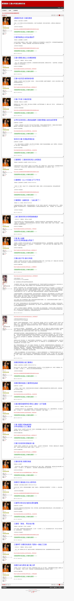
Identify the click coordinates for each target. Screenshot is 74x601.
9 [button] (60, 15)
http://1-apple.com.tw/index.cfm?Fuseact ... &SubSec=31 (25, 87)
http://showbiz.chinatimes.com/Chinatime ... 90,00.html (25, 553)
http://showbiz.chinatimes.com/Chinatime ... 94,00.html (25, 412)
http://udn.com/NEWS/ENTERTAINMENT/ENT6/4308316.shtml (26, 534)
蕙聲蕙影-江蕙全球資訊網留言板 (13, 3)
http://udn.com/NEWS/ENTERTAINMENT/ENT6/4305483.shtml (26, 110)
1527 (5, 29)
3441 (5, 287)
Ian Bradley (35, 589)
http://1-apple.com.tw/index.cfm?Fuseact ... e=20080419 (25, 266)
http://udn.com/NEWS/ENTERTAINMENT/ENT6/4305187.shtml (26, 29)
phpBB (30, 590)
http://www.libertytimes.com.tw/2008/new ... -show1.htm (25, 131)
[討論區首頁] (2, 1)
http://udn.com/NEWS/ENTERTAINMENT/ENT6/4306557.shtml (26, 171)
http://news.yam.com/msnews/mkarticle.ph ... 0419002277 (26, 316)
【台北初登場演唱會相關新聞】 (11, 13)
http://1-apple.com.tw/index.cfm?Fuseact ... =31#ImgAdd (25, 573)
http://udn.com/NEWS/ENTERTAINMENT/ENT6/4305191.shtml (26, 48)
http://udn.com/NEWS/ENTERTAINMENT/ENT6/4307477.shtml (26, 493)
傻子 (3, 283)
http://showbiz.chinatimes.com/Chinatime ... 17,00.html (25, 228)
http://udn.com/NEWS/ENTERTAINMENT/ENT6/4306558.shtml (26, 192)
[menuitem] (62, 8)
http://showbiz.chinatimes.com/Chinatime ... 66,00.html (25, 68)
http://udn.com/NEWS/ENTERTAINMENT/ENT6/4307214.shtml (26, 373)
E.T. (3, 25)
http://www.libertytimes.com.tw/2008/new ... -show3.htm (25, 150)
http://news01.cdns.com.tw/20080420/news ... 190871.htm (25, 472)
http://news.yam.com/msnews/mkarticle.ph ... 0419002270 (26, 275)
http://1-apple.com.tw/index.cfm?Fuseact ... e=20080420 (25, 451)
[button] (52, 15)
